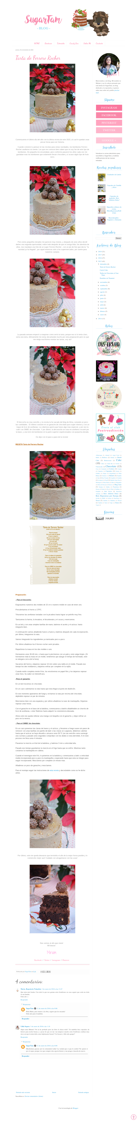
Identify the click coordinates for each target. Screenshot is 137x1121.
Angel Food (115, 455)
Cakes (102, 463)
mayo (102, 302)
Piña (112, 489)
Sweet (98, 500)
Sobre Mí (87, 43)
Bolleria (104, 457)
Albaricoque (99, 455)
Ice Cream (105, 478)
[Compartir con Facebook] (48, 972)
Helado (111, 475)
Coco (97, 469)
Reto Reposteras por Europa (107, 495)
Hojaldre (119, 475)
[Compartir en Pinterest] (50, 972)
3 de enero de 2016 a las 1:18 (40, 1026)
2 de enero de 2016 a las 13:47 (52, 989)
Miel (112, 482)
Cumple (119, 469)
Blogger (75, 1108)
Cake (118, 460)
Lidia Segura (25, 1026)
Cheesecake (99, 467)
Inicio (54, 1092)
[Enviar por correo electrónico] (41, 972)
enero (102, 314)
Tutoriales (61, 43)
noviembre (104, 282)
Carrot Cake (104, 270)
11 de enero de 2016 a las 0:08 (47, 1046)
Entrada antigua (83, 1092)
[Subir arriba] (133, 1117)
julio (102, 295)
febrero (102, 311)
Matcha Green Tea (115, 480)
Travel (119, 500)
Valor (105, 503)
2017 (100, 255)
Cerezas (117, 463)
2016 (100, 258)
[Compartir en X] (46, 972)
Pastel (103, 489)
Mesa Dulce (106, 482)
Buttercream (108, 460)
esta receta (54, 770)
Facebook (38, 960)
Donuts (117, 471)
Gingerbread (112, 473)
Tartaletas (112, 500)
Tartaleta (105, 500)
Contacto (99, 43)
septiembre (104, 289)
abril (102, 305)
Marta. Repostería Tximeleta (31, 989)
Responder (24, 1000)
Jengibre (113, 478)
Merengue (98, 482)
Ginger (104, 473)
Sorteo (109, 498)
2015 (100, 261)
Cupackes (100, 471)
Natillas (108, 487)
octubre (103, 285)
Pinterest (66, 960)
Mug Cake (118, 484)
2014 (100, 318)
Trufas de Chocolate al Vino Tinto (109, 274)
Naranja (101, 487)
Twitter (47, 960)
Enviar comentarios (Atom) (34, 1096)
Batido (97, 457)
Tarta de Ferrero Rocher (108, 267)
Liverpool (100, 480)
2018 (100, 251)
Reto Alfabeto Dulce (111, 493)
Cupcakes (109, 471)
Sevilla (97, 498)
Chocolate (111, 466)
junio (102, 298)
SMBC (103, 498)
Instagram (56, 960)
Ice (99, 478)
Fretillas (98, 473)
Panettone (116, 487)
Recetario (48, 43)
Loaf (106, 480)
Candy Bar (74, 43)
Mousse (110, 484)
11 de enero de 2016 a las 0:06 (47, 1008)
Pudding (117, 489)
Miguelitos (118, 482)
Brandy (112, 457)
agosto (102, 292)
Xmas (117, 503)
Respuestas (27, 1004)
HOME (37, 43)
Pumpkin (98, 491)
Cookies (111, 469)
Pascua (97, 489)
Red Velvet (108, 491)
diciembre (103, 264)
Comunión (103, 469)
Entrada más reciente (23, 1092)
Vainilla (100, 503)
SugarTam (30, 1008)
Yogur (97, 505)
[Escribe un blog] (43, 972)
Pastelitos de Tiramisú (107, 278)
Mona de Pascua (102, 484)
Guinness (104, 475)
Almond (107, 455)
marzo (102, 308)
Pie (108, 489)
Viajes (111, 503)
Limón (119, 478)
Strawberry (116, 498)
